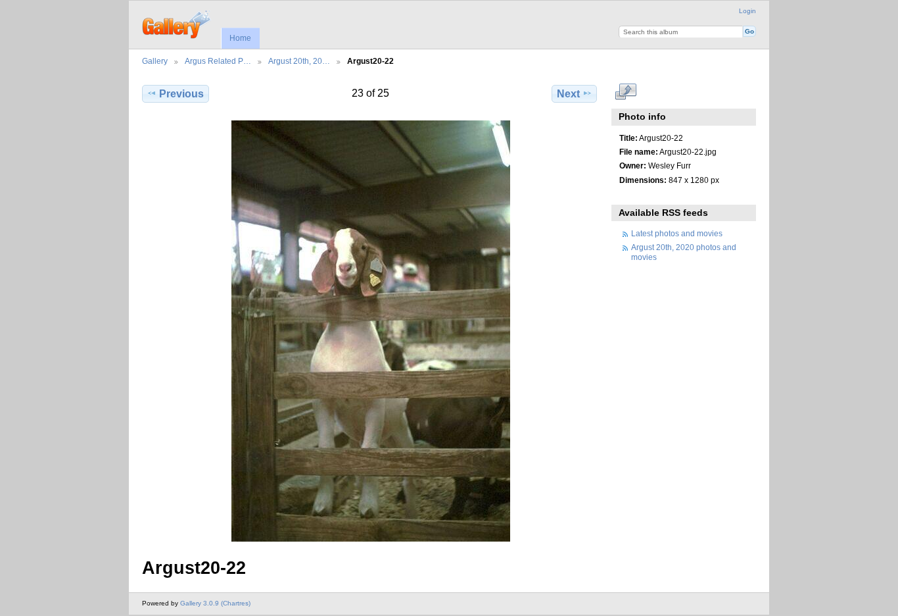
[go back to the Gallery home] (177, 23)
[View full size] (371, 331)
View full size (626, 92)
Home (240, 38)
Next (568, 93)
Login (747, 10)
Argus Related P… (218, 61)
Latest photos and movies (676, 233)
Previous (181, 93)
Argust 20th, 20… (299, 61)
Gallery (155, 61)
